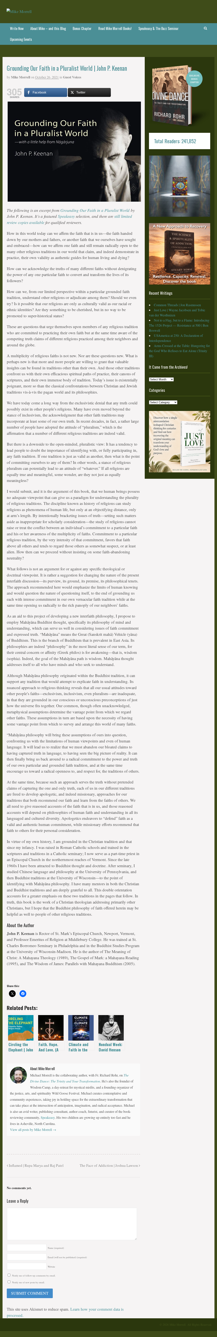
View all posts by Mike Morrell (33, 1129)
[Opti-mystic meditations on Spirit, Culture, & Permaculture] (19, 11)
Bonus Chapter (82, 28)
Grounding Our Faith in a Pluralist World (94, 210)
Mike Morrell (20, 77)
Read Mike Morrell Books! (115, 28)
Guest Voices (72, 77)
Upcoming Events (21, 39)
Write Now (17, 28)
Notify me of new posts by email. (28, 1282)
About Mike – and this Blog (48, 28)
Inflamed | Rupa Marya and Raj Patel (36, 1165)
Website (51, 1266)
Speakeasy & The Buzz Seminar (158, 28)
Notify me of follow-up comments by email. (34, 1275)
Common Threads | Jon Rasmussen (177, 305)
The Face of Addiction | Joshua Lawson (109, 1165)
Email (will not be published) (67, 1257)
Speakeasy (66, 216)
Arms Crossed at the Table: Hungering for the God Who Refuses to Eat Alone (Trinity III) (179, 350)
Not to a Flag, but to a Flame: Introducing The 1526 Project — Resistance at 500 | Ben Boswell (179, 325)
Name (56, 1247)
